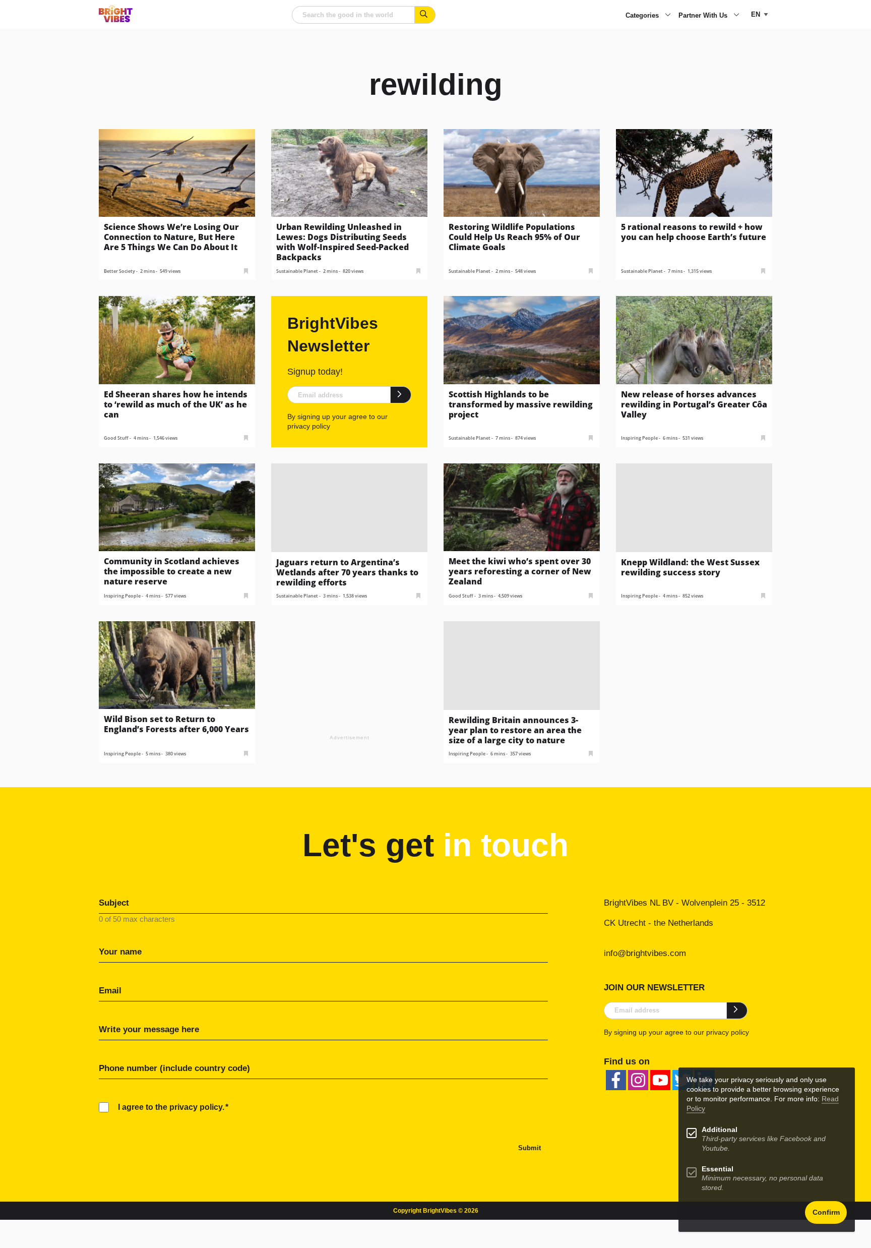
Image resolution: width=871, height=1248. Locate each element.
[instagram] (638, 1080)
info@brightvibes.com (645, 953)
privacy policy (308, 426)
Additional (719, 1130)
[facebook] (616, 1080)
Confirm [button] (826, 1212)
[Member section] (246, 270)
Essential (717, 1169)
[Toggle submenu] (668, 16)
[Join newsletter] (401, 394)
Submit (529, 1148)
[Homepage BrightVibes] (116, 19)
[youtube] (660, 1080)
